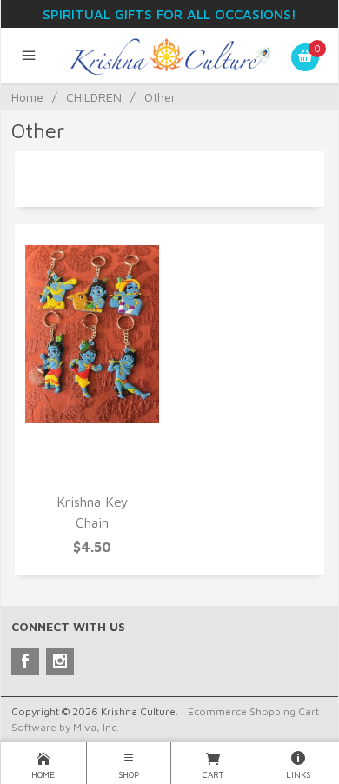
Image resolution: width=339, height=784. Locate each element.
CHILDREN (94, 97)
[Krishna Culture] (170, 55)
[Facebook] (25, 661)
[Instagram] (60, 661)
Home (27, 97)
